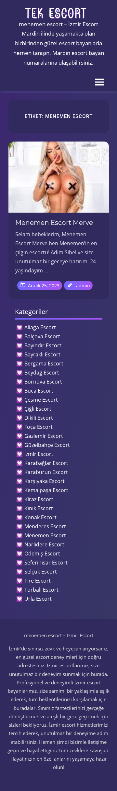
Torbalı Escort (41, 589)
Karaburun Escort (46, 472)
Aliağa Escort (40, 327)
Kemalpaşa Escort (46, 490)
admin (83, 285)
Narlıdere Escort (44, 544)
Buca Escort (38, 390)
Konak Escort (40, 517)
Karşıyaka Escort (44, 481)
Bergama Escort (43, 363)
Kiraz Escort (38, 499)
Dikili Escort (38, 417)
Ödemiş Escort (42, 553)
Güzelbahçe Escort (47, 444)
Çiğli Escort (37, 408)
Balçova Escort (42, 336)
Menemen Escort (45, 535)
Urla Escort (38, 598)
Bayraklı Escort (42, 354)
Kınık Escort (38, 508)
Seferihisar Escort (46, 562)
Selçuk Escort (40, 571)
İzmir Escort (38, 454)
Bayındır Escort (42, 345)
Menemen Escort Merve (54, 223)
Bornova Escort (43, 381)
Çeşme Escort (41, 399)
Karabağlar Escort (46, 463)
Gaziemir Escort (43, 435)
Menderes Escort (45, 526)
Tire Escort (37, 580)
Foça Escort (38, 426)
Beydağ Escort (41, 372)
